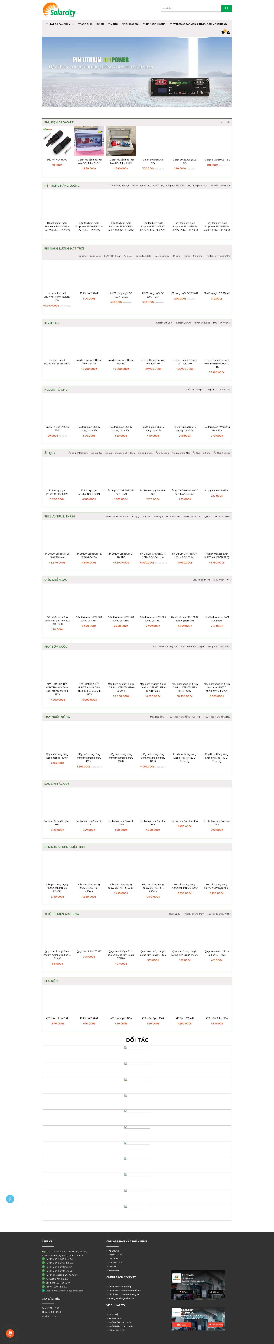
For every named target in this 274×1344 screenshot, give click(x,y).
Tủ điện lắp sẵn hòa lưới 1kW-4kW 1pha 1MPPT (121, 161)
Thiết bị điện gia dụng (61, 914)
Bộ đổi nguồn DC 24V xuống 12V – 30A (185, 429)
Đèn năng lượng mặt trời (64, 847)
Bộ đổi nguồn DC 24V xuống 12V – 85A (89, 429)
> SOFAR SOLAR (114, 1262)
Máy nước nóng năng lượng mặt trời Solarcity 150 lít (121, 758)
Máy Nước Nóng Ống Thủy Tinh (184, 716)
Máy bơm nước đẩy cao (165, 646)
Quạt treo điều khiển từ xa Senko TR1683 (217, 953)
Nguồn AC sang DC (194, 389)
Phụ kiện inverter (221, 322)
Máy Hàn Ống (157, 716)
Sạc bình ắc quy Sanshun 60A (153, 492)
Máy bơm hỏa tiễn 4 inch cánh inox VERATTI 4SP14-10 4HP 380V (185, 687)
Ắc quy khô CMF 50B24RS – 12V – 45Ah (121, 492)
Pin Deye (158, 516)
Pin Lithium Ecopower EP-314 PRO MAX (57, 555)
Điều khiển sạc (55, 580)
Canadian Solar (144, 255)
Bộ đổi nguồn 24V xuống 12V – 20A (217, 429)
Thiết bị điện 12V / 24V (218, 913)
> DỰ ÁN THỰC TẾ (115, 1330)
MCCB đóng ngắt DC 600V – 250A (121, 295)
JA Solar (177, 255)
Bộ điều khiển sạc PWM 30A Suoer (217, 619)
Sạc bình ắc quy (57, 784)
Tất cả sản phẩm (60, 24)
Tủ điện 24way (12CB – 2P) (153, 161)
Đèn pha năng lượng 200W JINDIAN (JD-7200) (185, 886)
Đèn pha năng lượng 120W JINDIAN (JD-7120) (216, 886)
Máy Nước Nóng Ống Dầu (217, 716)
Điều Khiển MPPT (201, 579)
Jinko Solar (95, 255)
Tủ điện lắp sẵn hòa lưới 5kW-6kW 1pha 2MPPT (89, 161)
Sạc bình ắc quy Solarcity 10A (89, 823)
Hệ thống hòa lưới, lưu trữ (145, 185)
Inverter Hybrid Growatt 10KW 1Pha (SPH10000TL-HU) (217, 364)
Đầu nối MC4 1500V (57, 159)
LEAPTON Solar (112, 255)
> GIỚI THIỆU (112, 1314)
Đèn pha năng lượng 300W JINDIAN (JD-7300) (121, 886)
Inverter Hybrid (202, 322)
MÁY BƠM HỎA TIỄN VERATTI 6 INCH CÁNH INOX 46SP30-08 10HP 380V (57, 689)
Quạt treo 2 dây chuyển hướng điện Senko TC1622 (153, 953)
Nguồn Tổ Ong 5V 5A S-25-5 (57, 429)
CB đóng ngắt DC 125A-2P (184, 293)
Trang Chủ (85, 24)
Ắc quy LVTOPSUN (78, 452)
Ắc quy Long (162, 452)
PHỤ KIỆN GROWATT (59, 122)
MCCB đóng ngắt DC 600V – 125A (153, 295)
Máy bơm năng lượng (219, 646)
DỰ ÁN (100, 24)
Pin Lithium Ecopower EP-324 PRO (121, 555)
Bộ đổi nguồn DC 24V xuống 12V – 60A (121, 429)
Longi (187, 255)
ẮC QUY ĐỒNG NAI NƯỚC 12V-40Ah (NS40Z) (185, 492)
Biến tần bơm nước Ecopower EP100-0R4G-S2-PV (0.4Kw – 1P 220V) (153, 226)
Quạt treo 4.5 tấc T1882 (89, 951)
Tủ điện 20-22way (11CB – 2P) (185, 161)
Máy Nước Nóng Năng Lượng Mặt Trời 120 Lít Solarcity (184, 758)
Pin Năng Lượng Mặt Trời (64, 248)
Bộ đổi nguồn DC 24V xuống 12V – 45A (153, 429)
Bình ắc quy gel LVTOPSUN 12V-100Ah (57, 492)
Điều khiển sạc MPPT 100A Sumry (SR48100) (184, 619)
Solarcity (197, 255)
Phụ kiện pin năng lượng (218, 255)
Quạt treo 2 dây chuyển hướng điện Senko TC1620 (184, 953)
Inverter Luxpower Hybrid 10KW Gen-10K (89, 362)
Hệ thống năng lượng (62, 185)
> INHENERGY (113, 1270)
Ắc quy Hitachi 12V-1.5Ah (216, 490)
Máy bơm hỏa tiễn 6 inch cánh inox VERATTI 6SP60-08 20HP (121, 687)
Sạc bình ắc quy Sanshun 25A (217, 823)
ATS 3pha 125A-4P (89, 293)
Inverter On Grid (183, 322)
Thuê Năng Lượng (154, 24)
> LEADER (111, 1266)
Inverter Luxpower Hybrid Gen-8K (121, 362)
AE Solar (128, 255)
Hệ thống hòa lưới (197, 185)
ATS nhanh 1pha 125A (57, 1018)
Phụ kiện (51, 981)
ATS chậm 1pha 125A (121, 1018)
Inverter (51, 323)
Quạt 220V (174, 913)
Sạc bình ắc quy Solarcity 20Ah (121, 823)
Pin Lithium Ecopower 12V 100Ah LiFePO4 (89, 555)
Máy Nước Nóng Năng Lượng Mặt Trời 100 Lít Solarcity (216, 758)
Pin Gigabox (205, 516)
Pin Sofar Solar (222, 516)
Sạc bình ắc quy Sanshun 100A (153, 823)
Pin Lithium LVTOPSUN (117, 516)
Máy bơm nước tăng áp (193, 646)
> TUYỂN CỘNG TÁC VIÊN (118, 1322)
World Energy (162, 255)
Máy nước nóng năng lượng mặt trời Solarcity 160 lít (89, 758)
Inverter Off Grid (163, 322)
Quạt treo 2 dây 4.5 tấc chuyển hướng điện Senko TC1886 (57, 955)
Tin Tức (113, 24)
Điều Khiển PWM (221, 579)
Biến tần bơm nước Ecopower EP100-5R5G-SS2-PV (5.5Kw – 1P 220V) (217, 226)
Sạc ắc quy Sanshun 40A (185, 821)
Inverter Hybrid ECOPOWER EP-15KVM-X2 (57, 362)
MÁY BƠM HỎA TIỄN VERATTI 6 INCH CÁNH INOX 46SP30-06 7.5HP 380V (89, 689)
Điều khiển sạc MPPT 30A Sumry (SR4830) (121, 619)
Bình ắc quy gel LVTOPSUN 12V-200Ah (89, 492)
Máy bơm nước (55, 646)
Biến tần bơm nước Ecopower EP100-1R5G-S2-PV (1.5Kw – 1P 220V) (89, 226)
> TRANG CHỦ (113, 1318)
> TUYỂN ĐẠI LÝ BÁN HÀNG (119, 1326)
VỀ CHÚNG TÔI (130, 24)
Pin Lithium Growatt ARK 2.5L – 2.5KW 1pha (184, 555)
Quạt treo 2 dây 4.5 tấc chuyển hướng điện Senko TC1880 (121, 955)
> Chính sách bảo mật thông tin (123, 1294)
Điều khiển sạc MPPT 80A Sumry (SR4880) (89, 619)
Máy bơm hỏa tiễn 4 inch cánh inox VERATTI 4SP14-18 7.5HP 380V (153, 687)
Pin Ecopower (173, 516)
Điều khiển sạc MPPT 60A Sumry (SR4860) (153, 619)
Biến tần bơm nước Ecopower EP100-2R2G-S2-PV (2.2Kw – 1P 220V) (57, 226)
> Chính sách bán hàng (118, 1286)
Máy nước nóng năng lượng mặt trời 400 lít (57, 756)
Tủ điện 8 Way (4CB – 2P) (217, 159)
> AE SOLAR (112, 1251)
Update (82, 255)
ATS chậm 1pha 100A (217, 1018)
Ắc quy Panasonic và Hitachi (120, 452)
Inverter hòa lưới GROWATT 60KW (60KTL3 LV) (57, 297)
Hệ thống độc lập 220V (173, 185)
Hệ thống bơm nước (220, 185)
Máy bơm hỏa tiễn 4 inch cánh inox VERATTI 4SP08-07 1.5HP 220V (217, 687)
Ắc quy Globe (145, 452)
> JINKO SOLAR (114, 1254)
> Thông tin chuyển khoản (120, 1298)
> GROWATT (112, 1258)
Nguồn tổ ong (56, 389)
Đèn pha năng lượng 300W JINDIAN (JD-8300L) (153, 888)
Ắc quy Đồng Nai (181, 452)
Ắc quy (49, 453)
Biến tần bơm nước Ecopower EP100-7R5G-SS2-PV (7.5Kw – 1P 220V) (185, 226)
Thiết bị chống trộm (193, 913)
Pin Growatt (189, 516)
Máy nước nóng (57, 717)
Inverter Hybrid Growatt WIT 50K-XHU (185, 362)
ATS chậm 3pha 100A (153, 1018)
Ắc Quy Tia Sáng (202, 452)
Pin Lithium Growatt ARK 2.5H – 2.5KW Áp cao (153, 555)
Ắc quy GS (96, 452)
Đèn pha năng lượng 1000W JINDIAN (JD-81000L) (57, 888)
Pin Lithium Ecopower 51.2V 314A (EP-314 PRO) (216, 555)
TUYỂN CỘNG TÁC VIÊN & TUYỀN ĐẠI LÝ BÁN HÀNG (198, 24)
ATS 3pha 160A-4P (185, 1018)
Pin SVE (146, 516)
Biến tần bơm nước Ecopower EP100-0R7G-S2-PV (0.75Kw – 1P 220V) (121, 226)
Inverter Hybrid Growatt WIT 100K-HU (153, 362)
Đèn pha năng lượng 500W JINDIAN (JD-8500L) (89, 888)
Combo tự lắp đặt (120, 185)
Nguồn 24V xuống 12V (219, 389)
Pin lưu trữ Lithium (59, 516)
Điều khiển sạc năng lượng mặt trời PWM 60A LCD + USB (57, 621)
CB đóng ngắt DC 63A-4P (217, 293)
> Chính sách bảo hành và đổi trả (123, 1290)
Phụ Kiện (225, 122)
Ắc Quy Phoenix (222, 452)
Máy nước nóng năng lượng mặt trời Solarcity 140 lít (153, 758)
